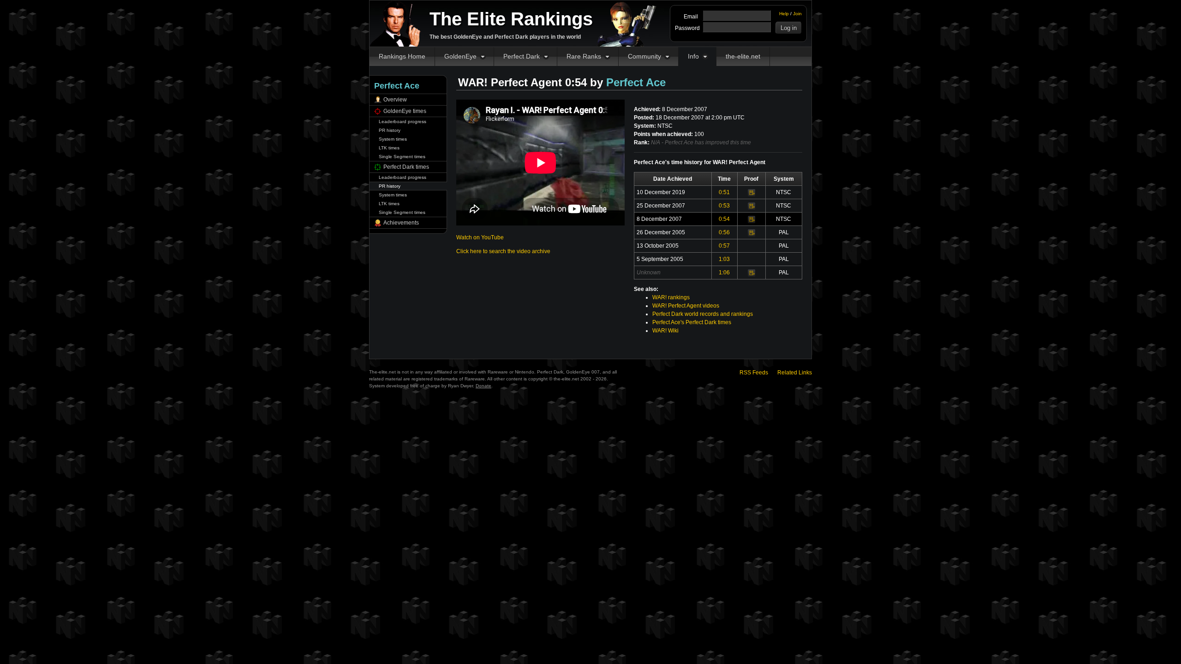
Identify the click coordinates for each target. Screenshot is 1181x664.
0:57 (724, 246)
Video (751, 192)
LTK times (389, 147)
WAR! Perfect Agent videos (685, 305)
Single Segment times (402, 156)
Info (693, 56)
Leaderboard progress (402, 121)
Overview (395, 99)
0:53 (724, 205)
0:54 (724, 219)
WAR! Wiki (665, 330)
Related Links (794, 372)
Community (644, 56)
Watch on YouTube (480, 237)
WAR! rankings (671, 297)
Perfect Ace (636, 82)
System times (393, 139)
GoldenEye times (404, 111)
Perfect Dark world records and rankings (702, 314)
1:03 (724, 259)
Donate (483, 385)
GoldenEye (460, 56)
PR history (389, 130)
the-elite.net (743, 56)
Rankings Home (402, 56)
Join (797, 13)
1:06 (724, 272)
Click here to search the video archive (503, 251)
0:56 (724, 232)
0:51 (724, 192)
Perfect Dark (521, 56)
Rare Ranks (584, 56)
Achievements (401, 222)
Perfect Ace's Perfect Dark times (691, 322)
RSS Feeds (754, 372)
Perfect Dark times (406, 167)
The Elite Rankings (511, 19)
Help (784, 13)
